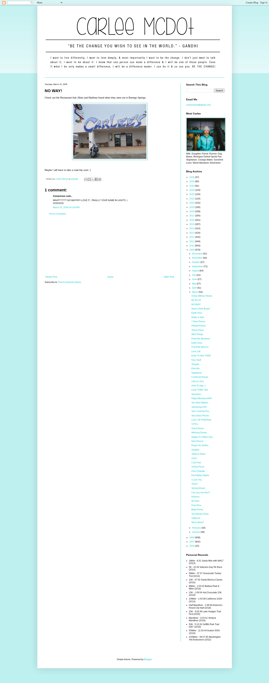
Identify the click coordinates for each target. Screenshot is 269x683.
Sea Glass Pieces (200, 415)
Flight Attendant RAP (201, 398)
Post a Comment (57, 214)
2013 (192, 233)
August (195, 270)
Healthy (195, 450)
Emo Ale (195, 368)
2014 (192, 228)
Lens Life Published (201, 420)
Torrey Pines (197, 330)
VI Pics (194, 424)
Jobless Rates (198, 454)
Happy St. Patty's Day (202, 437)
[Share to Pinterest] (100, 179)
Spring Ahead (198, 488)
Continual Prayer (199, 377)
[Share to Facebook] (96, 179)
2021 (192, 198)
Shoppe (195, 364)
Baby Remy (197, 509)
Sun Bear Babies (199, 402)
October (196, 262)
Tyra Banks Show (200, 514)
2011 (192, 241)
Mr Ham (195, 501)
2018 (192, 211)
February (196, 528)
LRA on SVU (197, 381)
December (197, 253)
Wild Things (197, 334)
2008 (192, 537)
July (194, 275)
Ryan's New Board (200, 308)
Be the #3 (196, 300)
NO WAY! (196, 304)
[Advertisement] (110, 245)
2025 (192, 181)
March (195, 292)
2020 (192, 203)
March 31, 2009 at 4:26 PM (66, 207)
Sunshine (196, 394)
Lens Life (196, 351)
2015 (192, 224)
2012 (192, 237)
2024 (192, 186)
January (196, 532)
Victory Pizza (197, 467)
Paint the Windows (200, 338)
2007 (192, 541)
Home (110, 277)
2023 (192, 190)
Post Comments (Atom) (69, 282)
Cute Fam (196, 462)
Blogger (148, 659)
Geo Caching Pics (200, 411)
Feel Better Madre (200, 475)
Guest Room (197, 428)
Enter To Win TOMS (201, 355)
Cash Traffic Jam (199, 390)
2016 (192, 220)
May (194, 283)
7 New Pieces (198, 321)
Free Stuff (196, 360)
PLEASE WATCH (199, 347)
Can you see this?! (200, 492)
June (194, 279)
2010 (192, 245)
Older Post (169, 277)
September (197, 266)
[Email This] (86, 179)
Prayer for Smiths (199, 445)
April (194, 288)
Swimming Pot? (199, 407)
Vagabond (196, 373)
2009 (192, 250)
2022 (192, 194)
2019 (192, 207)
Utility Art (195, 518)
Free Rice (196, 505)
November (197, 258)
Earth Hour (196, 313)
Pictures (195, 496)
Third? (194, 484)
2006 (192, 546)
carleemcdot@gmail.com (198, 105)
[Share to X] (93, 179)
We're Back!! (197, 522)
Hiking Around (198, 325)
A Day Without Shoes (201, 296)
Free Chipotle (198, 471)
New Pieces (197, 441)
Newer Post (51, 277)
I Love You (196, 479)
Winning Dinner (199, 432)
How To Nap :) (198, 385)
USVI (194, 458)
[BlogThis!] (89, 179)
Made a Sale (197, 317)
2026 (192, 177)
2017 (192, 215)
